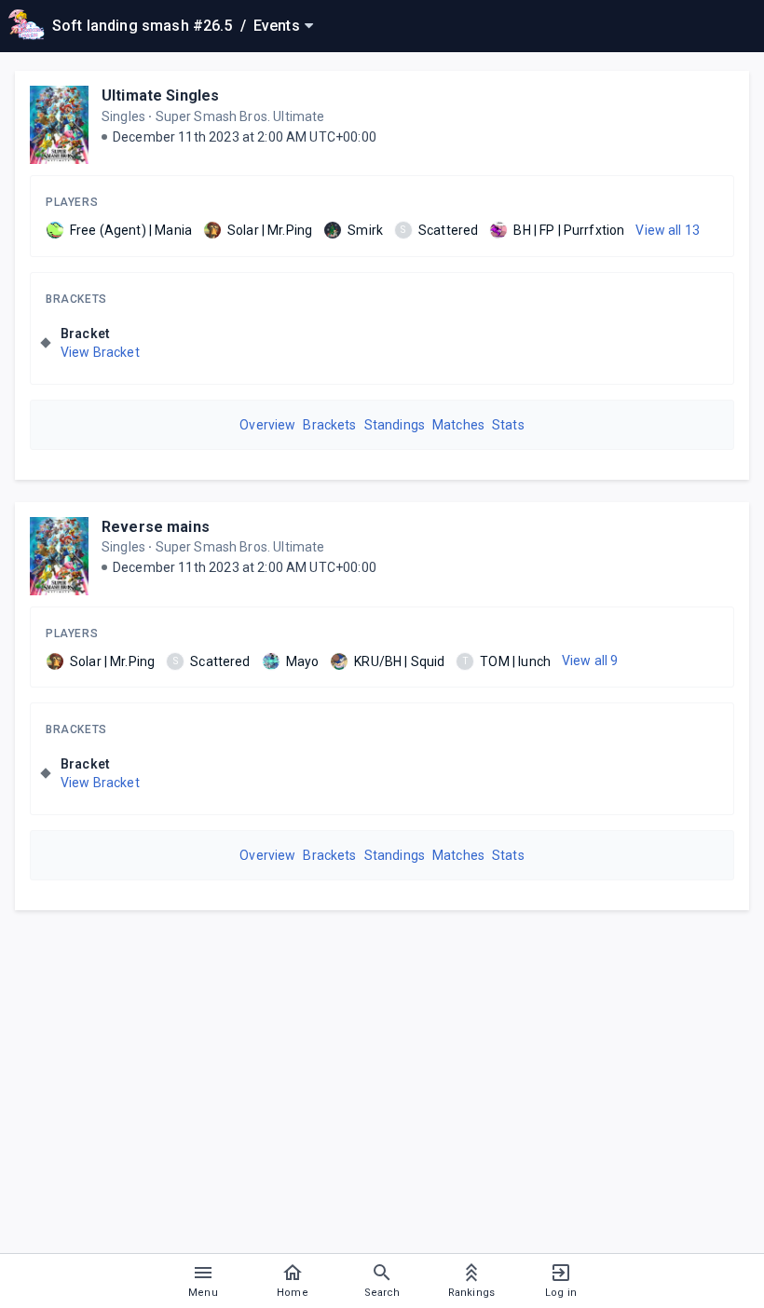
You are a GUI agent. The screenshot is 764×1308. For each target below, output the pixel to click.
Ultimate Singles (160, 95)
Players (72, 202)
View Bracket (100, 352)
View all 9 (590, 660)
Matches (458, 424)
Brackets (76, 299)
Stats (508, 424)
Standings (394, 424)
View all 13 (667, 230)
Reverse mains (156, 527)
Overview (267, 424)
